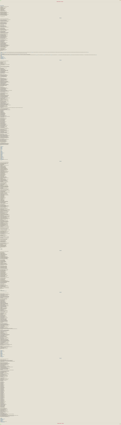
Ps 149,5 (1, 418)
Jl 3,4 (1, 150)
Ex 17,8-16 (2, 148)
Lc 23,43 (1, 420)
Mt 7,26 (1, 355)
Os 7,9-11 (2, 152)
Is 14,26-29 (2, 58)
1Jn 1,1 (1, 352)
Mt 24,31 (1, 356)
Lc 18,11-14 (2, 419)
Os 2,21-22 (2, 156)
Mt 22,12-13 (2, 353)
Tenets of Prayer (2, 5)
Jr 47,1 (3, 58)
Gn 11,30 (1, 155)
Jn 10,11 (3, 158)
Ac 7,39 (2, 146)
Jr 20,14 (3, 290)
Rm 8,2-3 (3, 56)
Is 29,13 (1, 146)
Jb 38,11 (1, 421)
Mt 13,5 (1, 158)
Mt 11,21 (1, 151)
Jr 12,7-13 (2, 153)
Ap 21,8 (3, 356)
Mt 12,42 (1, 147)
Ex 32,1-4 (1, 149)
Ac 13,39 (1, 56)
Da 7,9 (1, 159)
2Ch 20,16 (2, 57)
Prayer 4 (61, 250)
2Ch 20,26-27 (4, 57)
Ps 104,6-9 (3, 421)
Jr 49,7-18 (5, 58)
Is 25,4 (1, 157)
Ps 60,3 (1, 350)
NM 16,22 (2, 154)
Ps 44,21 (1, 52)
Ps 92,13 (1, 351)
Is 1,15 (1, 55)
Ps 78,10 (1, 354)
